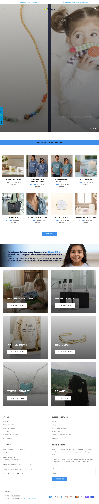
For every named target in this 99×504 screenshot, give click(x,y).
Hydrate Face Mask (13, 179)
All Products (7, 438)
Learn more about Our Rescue (14, 449)
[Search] (91, 9)
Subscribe (59, 479)
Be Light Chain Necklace (37, 217)
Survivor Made (8, 424)
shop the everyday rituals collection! (58, 2)
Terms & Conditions (59, 428)
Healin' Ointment (61, 217)
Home (5, 421)
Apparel (6, 431)
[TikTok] (22, 473)
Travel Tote (13, 217)
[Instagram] (13, 473)
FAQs (54, 421)
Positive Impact (9, 428)
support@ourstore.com (11, 459)
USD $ (7, 491)
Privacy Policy (57, 431)
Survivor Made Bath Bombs (86, 217)
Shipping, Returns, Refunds (61, 434)
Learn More (1, 120)
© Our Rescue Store (12, 496)
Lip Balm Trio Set (86, 179)
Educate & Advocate (10, 434)
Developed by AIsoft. (28, 498)
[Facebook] (4, 473)
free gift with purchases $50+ (14, 2)
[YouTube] (18, 473)
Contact (6, 452)
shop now (84, 121)
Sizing (54, 424)
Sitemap (55, 438)
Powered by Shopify (12, 498)
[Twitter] (8, 473)
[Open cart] (95, 9)
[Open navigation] (4, 9)
